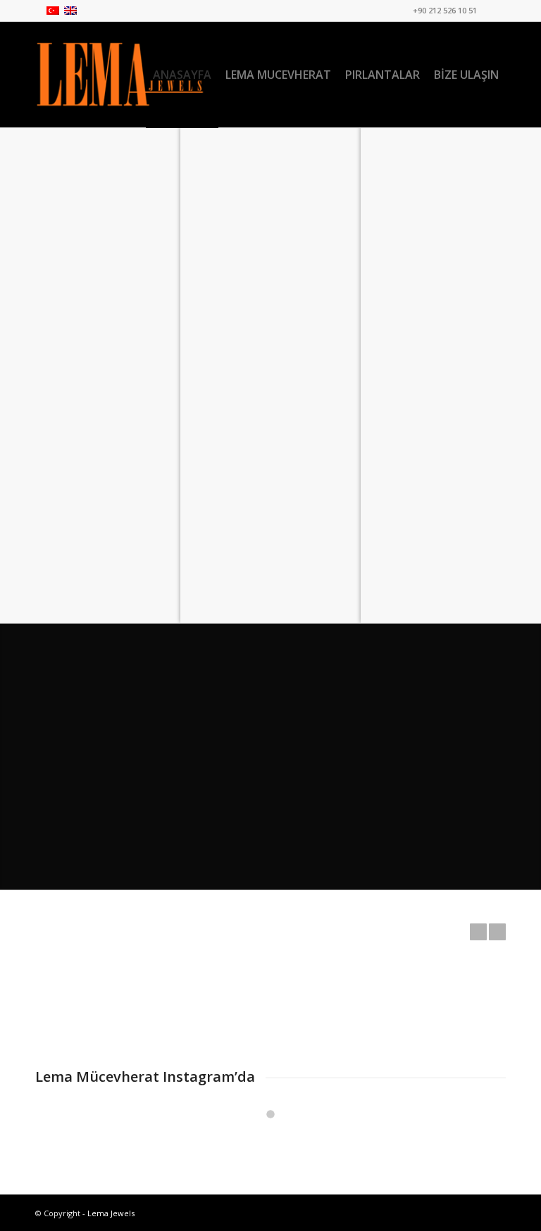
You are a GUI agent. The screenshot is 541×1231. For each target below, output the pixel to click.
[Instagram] (495, 10)
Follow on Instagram (279, 1139)
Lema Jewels (111, 1213)
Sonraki (497, 931)
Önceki (478, 931)
